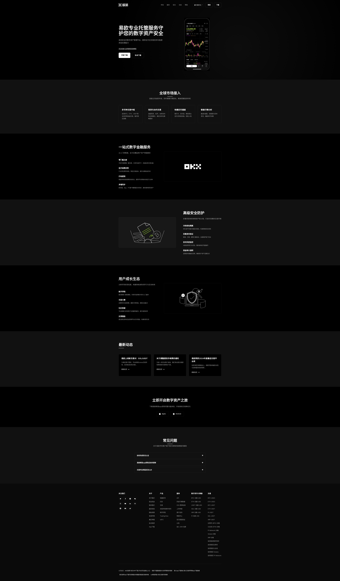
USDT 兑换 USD (196, 505)
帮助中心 (179, 516)
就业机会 (152, 502)
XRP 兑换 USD (196, 512)
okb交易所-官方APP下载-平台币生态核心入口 (137, 570)
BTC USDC (211, 498)
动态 (180, 5)
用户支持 (179, 512)
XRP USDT (211, 519)
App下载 (152, 527)
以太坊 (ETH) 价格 (214, 527)
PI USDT (210, 512)
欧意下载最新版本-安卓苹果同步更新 (162, 570)
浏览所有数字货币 (165, 509)
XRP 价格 (211, 537)
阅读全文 (124, 369)
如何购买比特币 (213, 545)
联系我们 (152, 505)
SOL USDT (211, 516)
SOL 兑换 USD (196, 509)
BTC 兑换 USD (196, 498)
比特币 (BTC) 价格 (214, 523)
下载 (217, 5)
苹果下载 (124, 55)
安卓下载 (138, 55)
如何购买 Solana (213, 552)
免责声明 (152, 516)
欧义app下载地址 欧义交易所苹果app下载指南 (187, 570)
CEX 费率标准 (181, 505)
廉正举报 (152, 519)
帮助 (186, 5)
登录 (209, 5)
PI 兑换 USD (195, 516)
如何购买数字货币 (213, 541)
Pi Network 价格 (213, 530)
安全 (174, 5)
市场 (162, 5)
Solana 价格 (212, 534)
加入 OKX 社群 (181, 527)
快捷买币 (163, 498)
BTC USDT (211, 505)
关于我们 (152, 498)
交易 (161, 505)
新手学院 (163, 512)
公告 (178, 523)
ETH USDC (211, 502)
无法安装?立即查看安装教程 (127, 49)
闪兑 (161, 502)
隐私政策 (152, 512)
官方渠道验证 (181, 519)
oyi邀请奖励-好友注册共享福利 (159, 574)
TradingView (164, 516)
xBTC (162, 519)
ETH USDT (211, 509)
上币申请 (179, 509)
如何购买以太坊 (213, 548)
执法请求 (152, 523)
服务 (168, 5)
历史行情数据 (181, 502)
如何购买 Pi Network (214, 555)
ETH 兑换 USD (196, 502)
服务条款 (152, 509)
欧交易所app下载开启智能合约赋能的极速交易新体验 (134, 574)
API (178, 498)
